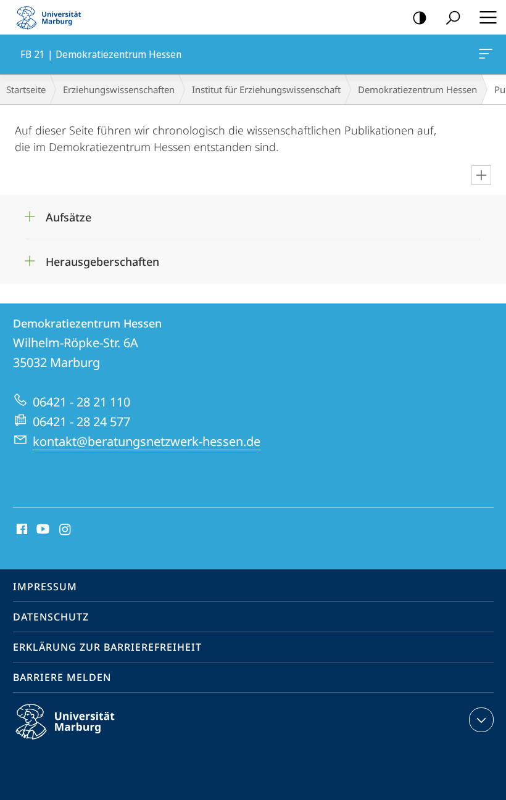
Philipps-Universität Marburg (86, 741)
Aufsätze (68, 213)
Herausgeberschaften (102, 257)
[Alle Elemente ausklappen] (481, 175)
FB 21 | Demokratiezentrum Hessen (488, 54)
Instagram (65, 529)
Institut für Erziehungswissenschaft (266, 89)
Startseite (26, 89)
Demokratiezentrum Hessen (417, 89)
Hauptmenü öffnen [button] (488, 17)
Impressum (45, 586)
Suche (453, 17)
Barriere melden (62, 677)
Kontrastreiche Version (419, 17)
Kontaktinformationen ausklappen (481, 719)
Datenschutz (51, 617)
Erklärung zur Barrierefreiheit (107, 647)
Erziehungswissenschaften (119, 89)
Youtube (41, 529)
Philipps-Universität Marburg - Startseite (52, 17)
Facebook (20, 529)
